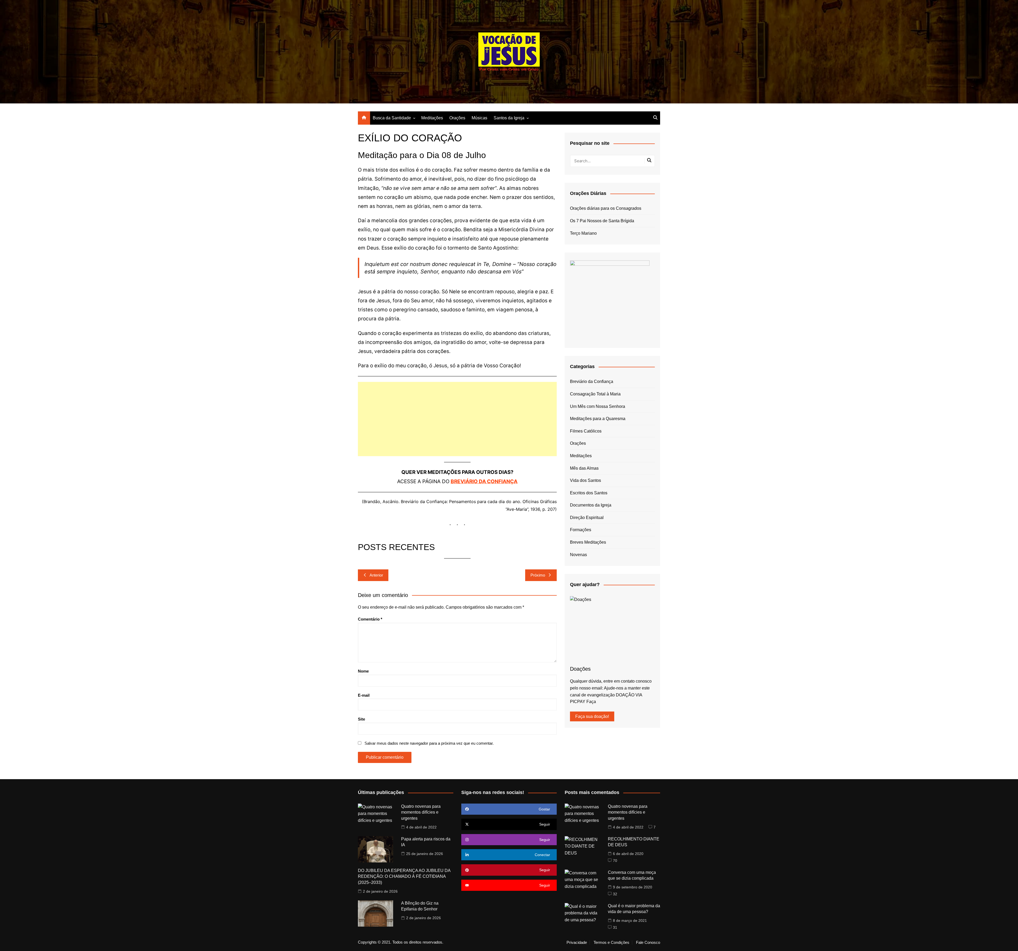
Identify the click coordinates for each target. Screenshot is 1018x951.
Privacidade (577, 942)
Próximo (537, 575)
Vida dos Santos (585, 480)
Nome (363, 671)
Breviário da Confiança (591, 381)
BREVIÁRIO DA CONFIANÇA (484, 481)
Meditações (432, 118)
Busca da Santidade (392, 118)
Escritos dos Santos (588, 493)
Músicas (479, 118)
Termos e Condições (611, 942)
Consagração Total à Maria (595, 394)
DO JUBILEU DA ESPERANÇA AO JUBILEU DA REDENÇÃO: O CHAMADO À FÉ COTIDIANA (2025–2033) (404, 876)
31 (615, 927)
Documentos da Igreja (590, 505)
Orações (457, 118)
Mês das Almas (584, 468)
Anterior (376, 575)
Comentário (370, 619)
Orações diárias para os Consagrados (605, 208)
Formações (580, 529)
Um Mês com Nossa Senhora (597, 406)
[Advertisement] (457, 419)
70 (615, 860)
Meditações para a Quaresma (597, 418)
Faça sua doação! (592, 716)
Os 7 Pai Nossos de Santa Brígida (602, 221)
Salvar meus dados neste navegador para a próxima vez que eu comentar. (429, 743)
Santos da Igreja (509, 118)
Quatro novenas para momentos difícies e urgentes (421, 812)
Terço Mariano (583, 233)
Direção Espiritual (587, 517)
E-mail (364, 695)
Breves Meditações (588, 542)
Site (361, 719)
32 (615, 894)
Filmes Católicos (586, 431)
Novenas (578, 554)
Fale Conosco (648, 942)
